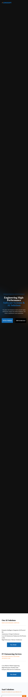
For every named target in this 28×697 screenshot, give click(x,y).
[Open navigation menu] (25, 3)
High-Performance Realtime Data (10, 667)
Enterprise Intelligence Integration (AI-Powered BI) (13, 631)
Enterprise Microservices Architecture (11, 669)
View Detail (13, 644)
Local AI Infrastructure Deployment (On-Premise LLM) (14, 637)
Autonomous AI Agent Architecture (10, 634)
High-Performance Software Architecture (12, 639)
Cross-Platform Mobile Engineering (10, 665)
